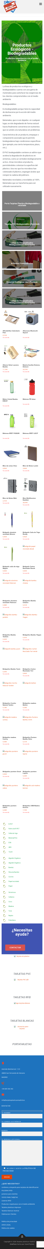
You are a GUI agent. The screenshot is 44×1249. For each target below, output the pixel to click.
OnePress (13, 1244)
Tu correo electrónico (11, 1121)
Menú (40, 4)
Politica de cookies (8, 1228)
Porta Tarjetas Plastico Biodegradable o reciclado (22, 204)
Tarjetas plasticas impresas (11, 1207)
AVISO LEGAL (6, 1225)
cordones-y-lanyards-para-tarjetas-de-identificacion (20, 1187)
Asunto (5, 1130)
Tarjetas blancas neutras (10, 1211)
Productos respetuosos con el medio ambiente (18, 1204)
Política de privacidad (9, 1221)
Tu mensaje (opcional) (11, 1139)
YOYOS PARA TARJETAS (10, 1197)
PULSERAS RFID (7, 1191)
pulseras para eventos (10, 1194)
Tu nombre (6, 1113)
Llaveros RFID (6, 1201)
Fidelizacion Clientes (9, 1214)
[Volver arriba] (22, 1236)
